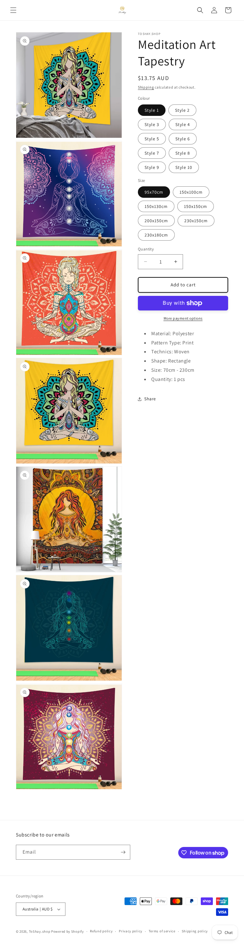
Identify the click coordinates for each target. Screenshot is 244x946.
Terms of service (162, 931)
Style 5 (152, 139)
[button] (13, 10)
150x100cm (191, 192)
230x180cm (156, 235)
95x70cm (154, 192)
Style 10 (183, 167)
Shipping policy (195, 931)
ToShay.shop (40, 931)
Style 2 (182, 110)
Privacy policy (130, 931)
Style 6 (182, 139)
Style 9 (152, 167)
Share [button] (150, 399)
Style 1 (152, 110)
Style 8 (182, 153)
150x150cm (195, 206)
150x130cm (156, 206)
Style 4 (182, 124)
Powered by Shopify (67, 931)
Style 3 (152, 124)
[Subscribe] (123, 852)
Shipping (146, 87)
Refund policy (101, 931)
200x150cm (156, 220)
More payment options (183, 318)
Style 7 (152, 153)
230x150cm (196, 220)
